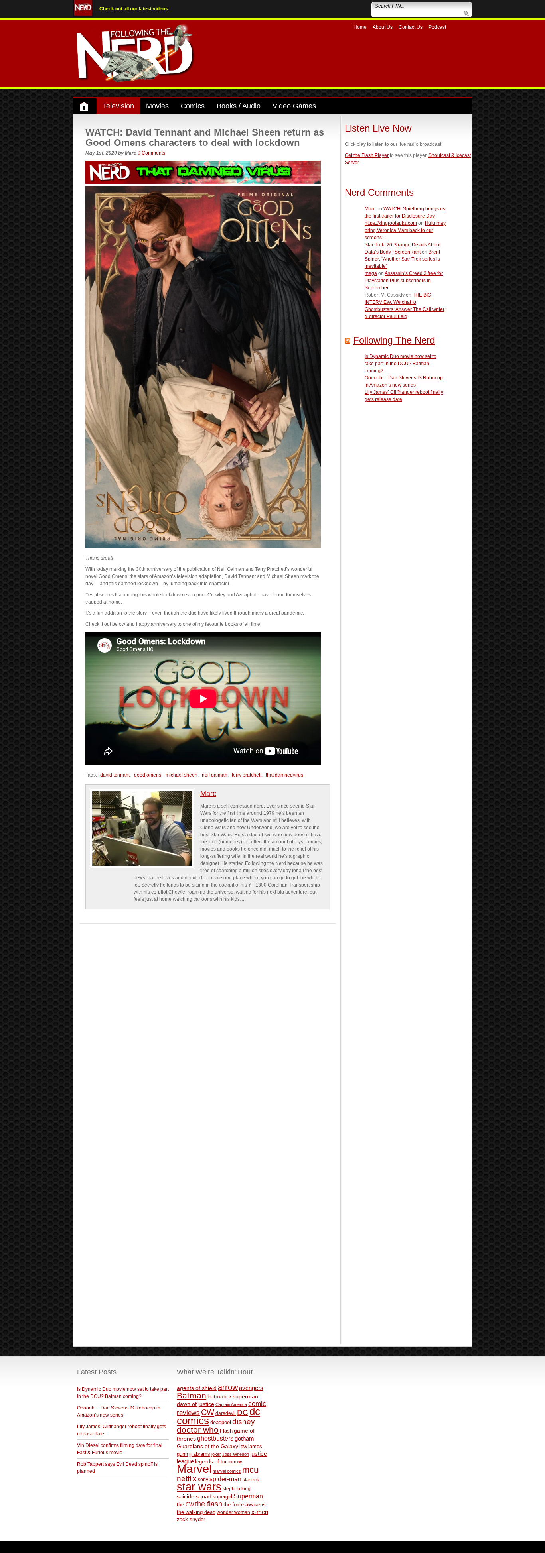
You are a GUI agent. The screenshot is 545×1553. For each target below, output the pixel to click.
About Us (383, 27)
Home (360, 27)
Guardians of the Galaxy (207, 1446)
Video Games (294, 106)
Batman (191, 1395)
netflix (187, 1478)
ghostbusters (215, 1438)
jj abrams (199, 1454)
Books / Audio (239, 106)
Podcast (437, 27)
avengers (251, 1387)
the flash (208, 1504)
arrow (228, 1387)
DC (242, 1412)
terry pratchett (246, 775)
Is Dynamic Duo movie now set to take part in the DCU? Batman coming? (400, 364)
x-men (259, 1511)
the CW (185, 1505)
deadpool (220, 1422)
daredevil (225, 1413)
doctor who (198, 1430)
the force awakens (244, 1505)
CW (207, 1412)
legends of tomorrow (218, 1462)
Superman (248, 1496)
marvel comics (227, 1471)
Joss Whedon (235, 1454)
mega (371, 273)
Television (118, 106)
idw (243, 1446)
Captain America (231, 1404)
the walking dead (196, 1512)
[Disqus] (207, 1023)
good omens (147, 775)
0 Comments (151, 153)
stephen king (237, 1488)
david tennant (115, 775)
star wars (199, 1487)
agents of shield (197, 1388)
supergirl (222, 1497)
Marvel (194, 1468)
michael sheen (181, 775)
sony (203, 1479)
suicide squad (194, 1497)
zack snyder (191, 1519)
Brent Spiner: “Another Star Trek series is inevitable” (402, 259)
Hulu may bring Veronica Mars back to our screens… (405, 230)
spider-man (225, 1479)
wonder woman (233, 1512)
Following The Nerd (394, 340)
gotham (244, 1438)
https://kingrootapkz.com (391, 223)
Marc (208, 794)
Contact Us (411, 27)
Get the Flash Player (367, 155)
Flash (226, 1431)
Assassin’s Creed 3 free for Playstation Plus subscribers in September (404, 281)
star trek (251, 1479)
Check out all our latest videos (133, 9)
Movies (157, 106)
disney (243, 1421)
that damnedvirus (284, 775)
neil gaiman (214, 775)
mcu (250, 1470)
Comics (193, 106)
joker (216, 1454)
